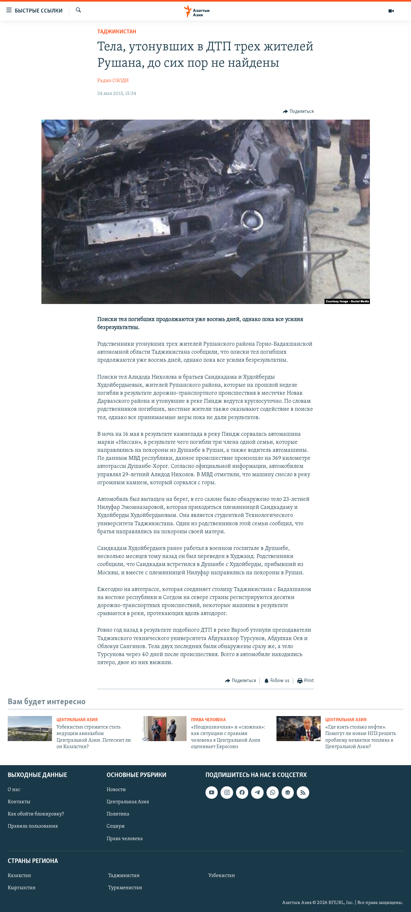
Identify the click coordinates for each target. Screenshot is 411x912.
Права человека (208, 720)
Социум (116, 826)
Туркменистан (125, 888)
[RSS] (303, 792)
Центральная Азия (77, 720)
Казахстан (19, 875)
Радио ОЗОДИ (113, 80)
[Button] (298, 111)
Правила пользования (33, 826)
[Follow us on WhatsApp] (273, 792)
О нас (14, 789)
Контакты (19, 802)
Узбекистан (221, 875)
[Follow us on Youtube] (212, 792)
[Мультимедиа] (391, 10)
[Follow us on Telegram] (257, 792)
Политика (118, 814)
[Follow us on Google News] (288, 792)
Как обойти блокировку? (36, 814)
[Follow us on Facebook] (242, 792)
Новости (116, 789)
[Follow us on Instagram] (227, 792)
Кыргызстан (22, 888)
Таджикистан (116, 32)
